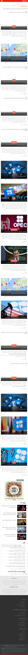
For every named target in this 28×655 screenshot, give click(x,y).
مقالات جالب (22, 502)
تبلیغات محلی (21, 625)
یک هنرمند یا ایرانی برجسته (19, 615)
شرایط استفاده (21, 639)
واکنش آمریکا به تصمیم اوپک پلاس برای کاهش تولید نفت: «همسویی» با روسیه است (16, 144)
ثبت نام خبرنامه (21, 634)
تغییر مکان (22, 636)
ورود (23, 631)
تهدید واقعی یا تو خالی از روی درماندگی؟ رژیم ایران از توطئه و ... (9, 506)
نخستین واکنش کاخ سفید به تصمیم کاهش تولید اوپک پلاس (16, 262)
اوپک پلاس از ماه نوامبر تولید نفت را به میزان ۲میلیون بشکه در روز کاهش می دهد (14, 347)
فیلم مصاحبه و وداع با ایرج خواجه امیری (9, 520)
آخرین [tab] (19, 5)
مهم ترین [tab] (19, 545)
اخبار (24, 542)
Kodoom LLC (7, 645)
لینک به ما (22, 606)
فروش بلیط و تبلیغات (20, 605)
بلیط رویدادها (21, 622)
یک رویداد (22, 612)
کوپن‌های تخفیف (21, 624)
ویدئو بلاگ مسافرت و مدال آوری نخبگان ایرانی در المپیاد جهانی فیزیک (9, 528)
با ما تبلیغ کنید (22, 176)
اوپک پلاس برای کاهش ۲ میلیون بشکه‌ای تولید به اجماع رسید (15, 433)
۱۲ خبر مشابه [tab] (24, 5)
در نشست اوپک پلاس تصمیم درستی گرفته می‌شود (17, 464)
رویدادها (22, 620)
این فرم (8, 592)
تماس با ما (22, 603)
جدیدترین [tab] (15, 545)
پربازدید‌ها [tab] (24, 545)
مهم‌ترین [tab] (14, 5)
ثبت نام (22, 632)
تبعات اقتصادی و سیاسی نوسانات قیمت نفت (18, 379)
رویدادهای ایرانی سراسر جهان (18, 59)
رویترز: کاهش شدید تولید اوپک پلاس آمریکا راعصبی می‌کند (16, 317)
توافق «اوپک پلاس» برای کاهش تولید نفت (19, 200)
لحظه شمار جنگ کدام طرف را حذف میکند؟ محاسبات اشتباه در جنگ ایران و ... (9, 514)
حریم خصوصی (21, 638)
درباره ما (22, 601)
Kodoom (3, 648)
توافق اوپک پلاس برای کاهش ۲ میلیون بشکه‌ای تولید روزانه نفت (15, 231)
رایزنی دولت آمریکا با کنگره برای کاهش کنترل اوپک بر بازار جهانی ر (14, 114)
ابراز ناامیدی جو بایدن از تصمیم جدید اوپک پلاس (17, 28)
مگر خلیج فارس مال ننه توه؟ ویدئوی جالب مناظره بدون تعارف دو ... (10, 535)
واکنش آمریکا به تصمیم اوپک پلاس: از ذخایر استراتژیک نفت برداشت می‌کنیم (14, 82)
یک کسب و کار (21, 613)
